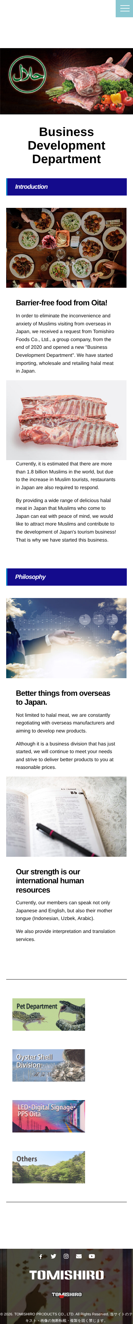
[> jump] (69, 1065)
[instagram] (66, 1256)
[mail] (79, 1256)
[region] (66, 81)
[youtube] (91, 1256)
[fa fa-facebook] (40, 1256)
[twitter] (53, 1256)
